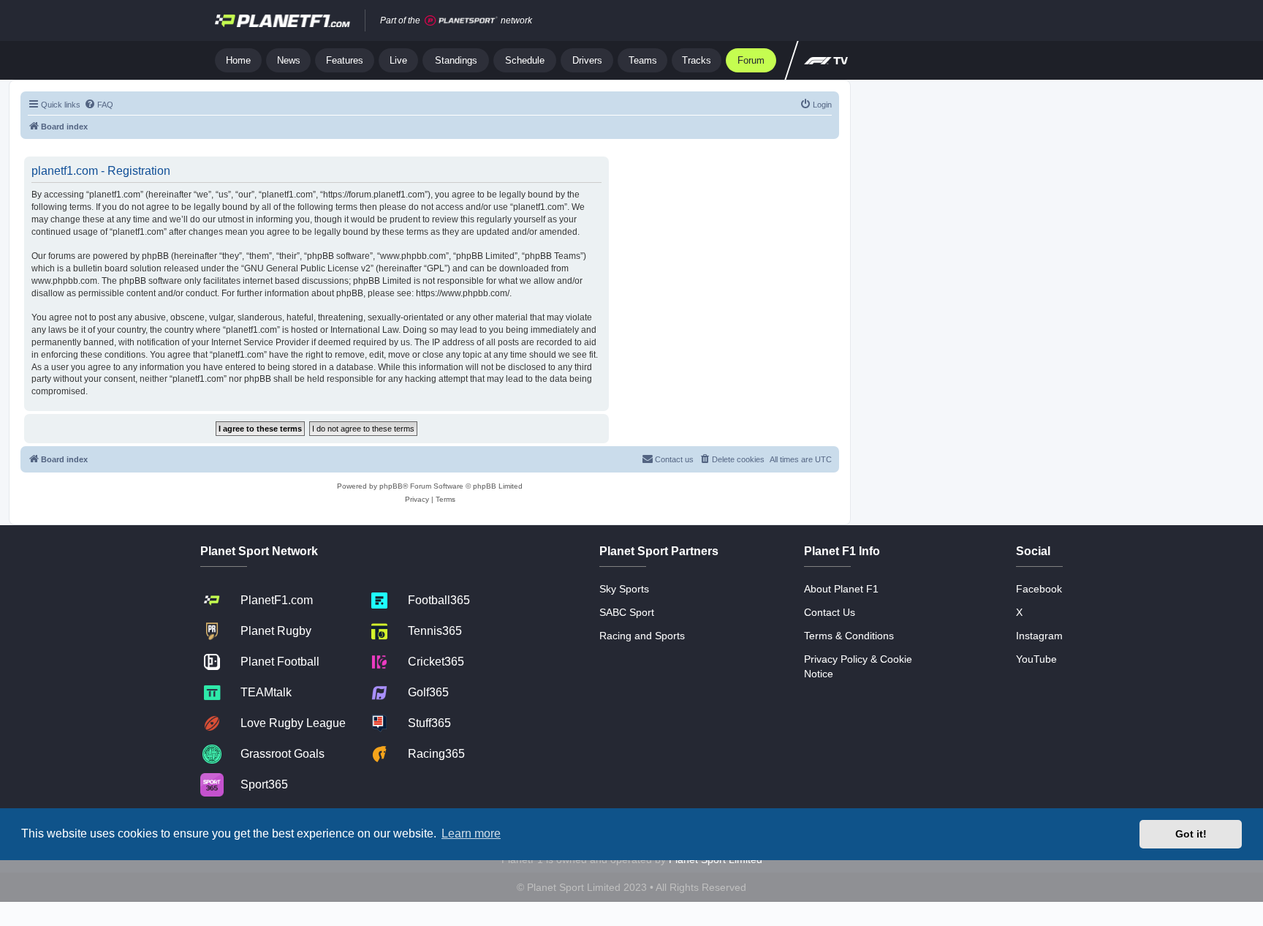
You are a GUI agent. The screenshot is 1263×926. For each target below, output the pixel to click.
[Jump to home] (282, 20)
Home (238, 60)
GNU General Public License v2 (307, 268)
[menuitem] (98, 104)
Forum (751, 60)
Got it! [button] (1191, 834)
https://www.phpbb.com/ (462, 293)
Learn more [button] (471, 833)
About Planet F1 (841, 589)
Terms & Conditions (849, 635)
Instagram (1039, 635)
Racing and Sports (642, 635)
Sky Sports (624, 589)
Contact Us (829, 612)
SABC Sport (626, 612)
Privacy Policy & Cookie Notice (858, 666)
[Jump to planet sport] (461, 20)
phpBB (391, 486)
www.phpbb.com (64, 281)
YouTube (1036, 659)
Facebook (1039, 589)
